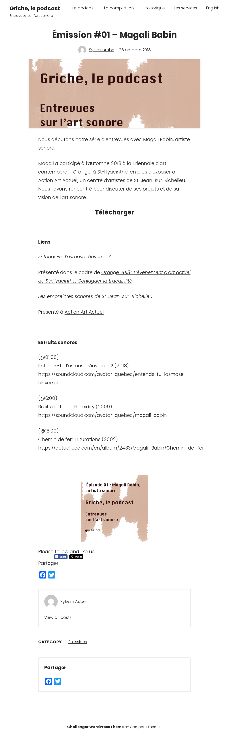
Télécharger (114, 212)
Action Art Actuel (84, 312)
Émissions (77, 642)
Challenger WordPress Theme (95, 726)
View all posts (58, 617)
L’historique (154, 8)
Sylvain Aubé (101, 50)
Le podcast (83, 8)
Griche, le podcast (35, 8)
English (212, 8)
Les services (185, 8)
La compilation (119, 8)
